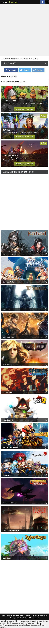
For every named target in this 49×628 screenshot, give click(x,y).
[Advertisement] (24, 29)
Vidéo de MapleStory (46, 475)
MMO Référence (6, 58)
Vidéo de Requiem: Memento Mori (46, 530)
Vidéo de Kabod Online (46, 254)
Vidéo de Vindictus (46, 309)
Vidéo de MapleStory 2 (46, 420)
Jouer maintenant (24, 109)
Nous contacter (7, 615)
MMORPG (16, 58)
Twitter (26, 70)
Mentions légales (18, 615)
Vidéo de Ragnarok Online (46, 282)
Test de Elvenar (24, 126)
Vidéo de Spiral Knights (46, 392)
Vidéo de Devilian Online (46, 337)
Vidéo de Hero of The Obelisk (46, 447)
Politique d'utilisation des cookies (36, 615)
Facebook (42, 2)
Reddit (39, 70)
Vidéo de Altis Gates (46, 558)
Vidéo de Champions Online (46, 503)
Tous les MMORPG (26, 58)
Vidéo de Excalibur (46, 365)
